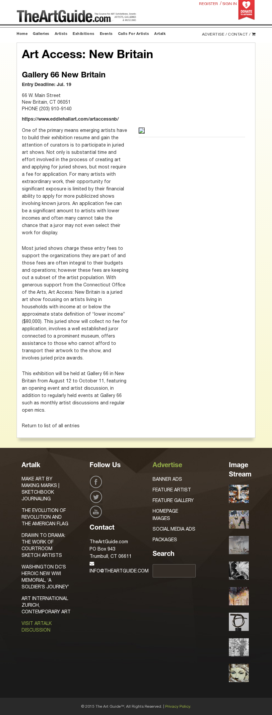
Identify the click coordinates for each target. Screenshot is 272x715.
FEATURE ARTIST (172, 489)
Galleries (41, 34)
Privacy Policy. (178, 706)
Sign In (229, 3)
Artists (61, 34)
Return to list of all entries (51, 425)
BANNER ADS (167, 479)
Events (106, 34)
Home (22, 34)
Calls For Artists (133, 34)
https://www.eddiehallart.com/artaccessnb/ (70, 119)
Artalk (160, 34)
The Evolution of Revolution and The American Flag (45, 517)
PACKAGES (165, 539)
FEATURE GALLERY (173, 500)
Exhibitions (84, 34)
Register (208, 3)
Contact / (239, 34)
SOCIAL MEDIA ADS (174, 529)
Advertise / (214, 34)
